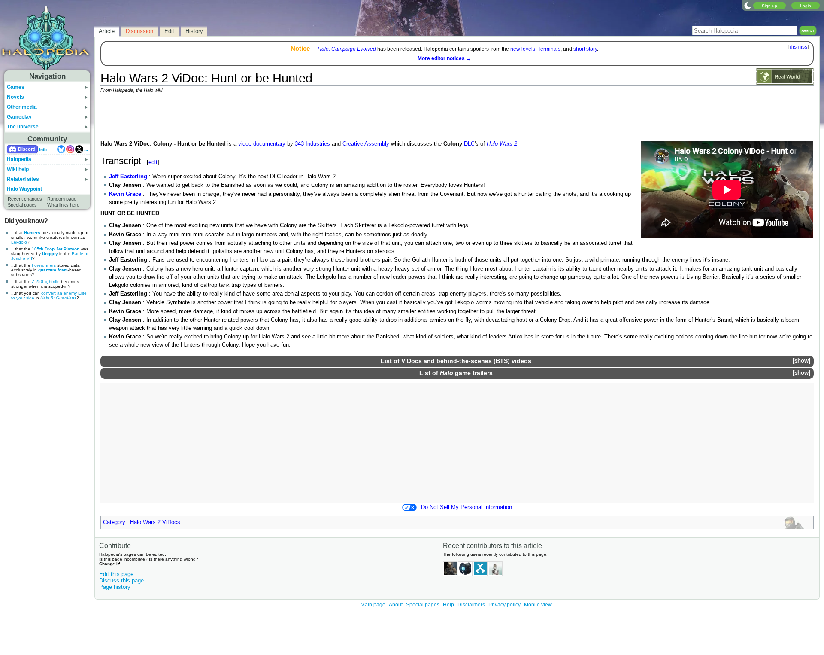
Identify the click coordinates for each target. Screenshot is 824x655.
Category (114, 522)
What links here (63, 204)
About (396, 605)
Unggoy (50, 253)
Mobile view (538, 605)
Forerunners (44, 265)
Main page (372, 605)
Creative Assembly (365, 144)
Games (15, 87)
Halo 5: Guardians (58, 298)
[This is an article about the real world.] (785, 76)
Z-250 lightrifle (46, 281)
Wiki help (18, 169)
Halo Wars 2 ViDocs (155, 522)
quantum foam (53, 270)
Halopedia (19, 159)
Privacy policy (504, 605)
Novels (15, 97)
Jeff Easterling (128, 177)
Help (448, 605)
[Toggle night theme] (747, 5)
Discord (27, 149)
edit (153, 162)
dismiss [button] (798, 47)
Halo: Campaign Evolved (347, 49)
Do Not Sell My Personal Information (466, 507)
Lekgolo (19, 242)
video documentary (261, 144)
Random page (61, 198)
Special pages (22, 204)
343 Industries (312, 144)
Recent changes (25, 198)
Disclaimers (471, 605)
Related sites (23, 179)
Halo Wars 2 (502, 144)
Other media (22, 107)
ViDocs (411, 360)
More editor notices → (444, 58)
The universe (23, 127)
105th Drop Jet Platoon (55, 249)
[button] (801, 361)
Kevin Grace (125, 194)
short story (585, 49)
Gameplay (19, 117)
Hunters (32, 232)
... (86, 149)
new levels (522, 49)
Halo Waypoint (24, 189)
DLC (469, 144)
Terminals (549, 49)
